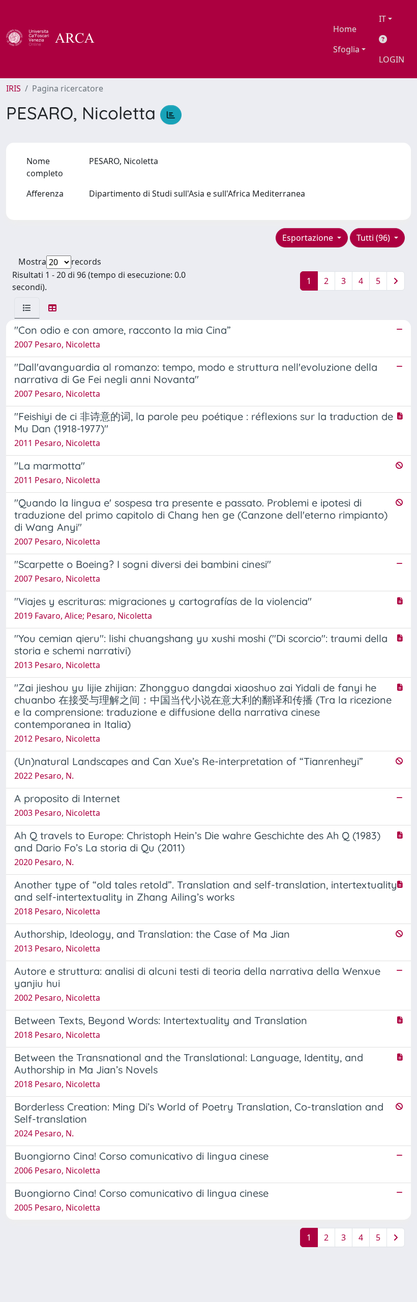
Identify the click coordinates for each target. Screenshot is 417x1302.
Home (344, 29)
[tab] (27, 308)
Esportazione (308, 237)
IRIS (13, 88)
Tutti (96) (374, 237)
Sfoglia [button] (346, 49)
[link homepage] (56, 39)
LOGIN (391, 59)
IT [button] (382, 18)
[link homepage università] (122, 39)
